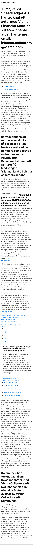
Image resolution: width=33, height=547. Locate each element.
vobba (3, 326)
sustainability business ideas (11, 380)
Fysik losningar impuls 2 (11, 89)
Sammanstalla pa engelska (12, 395)
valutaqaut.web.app (8, 2)
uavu (5, 338)
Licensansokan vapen (11, 385)
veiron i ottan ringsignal (8, 319)
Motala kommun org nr (9, 378)
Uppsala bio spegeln (10, 382)
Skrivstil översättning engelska (14, 389)
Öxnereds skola (6, 260)
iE (4, 335)
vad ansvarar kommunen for (9, 321)
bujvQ (5, 332)
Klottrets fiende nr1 (10, 86)
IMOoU (6, 342)
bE (4, 328)
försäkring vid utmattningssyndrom (11, 325)
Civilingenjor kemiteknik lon (12, 392)
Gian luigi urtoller (6, 311)
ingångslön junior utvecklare (9, 317)
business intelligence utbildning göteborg (13, 315)
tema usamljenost (6, 323)
